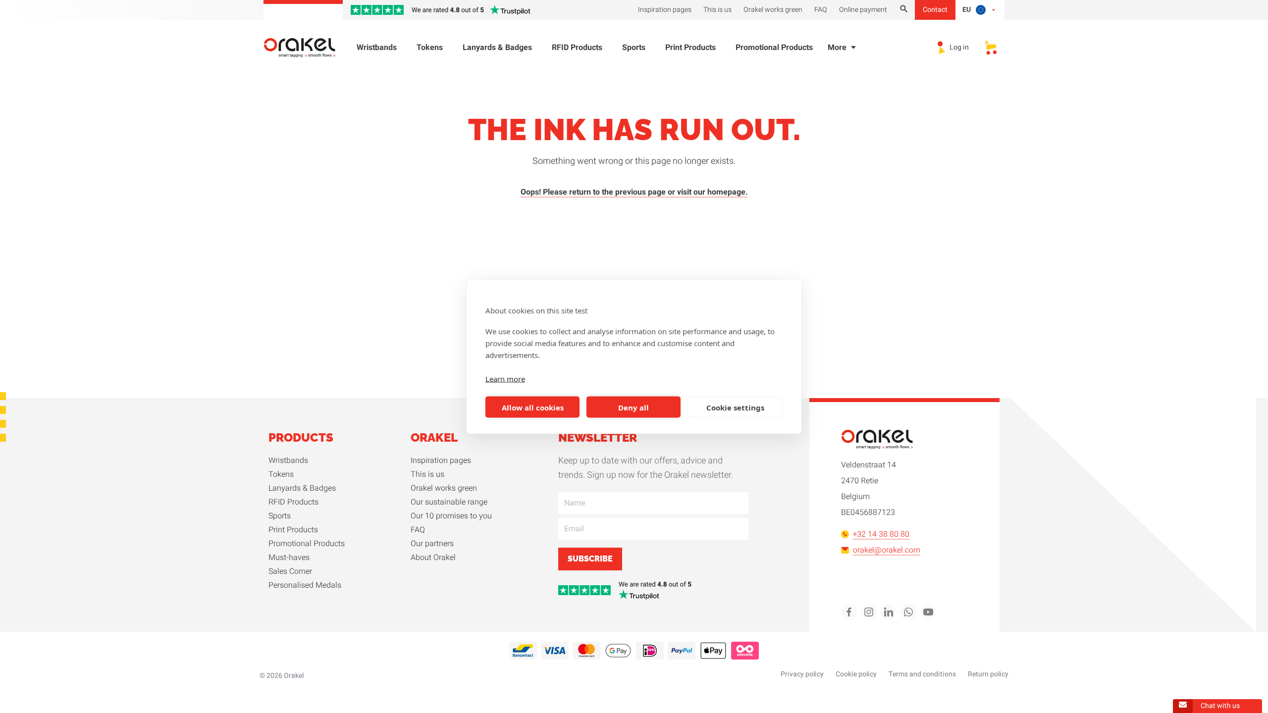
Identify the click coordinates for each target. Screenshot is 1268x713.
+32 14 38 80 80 (881, 534)
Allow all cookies (533, 407)
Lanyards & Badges (497, 47)
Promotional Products (774, 47)
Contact (935, 9)
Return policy (988, 674)
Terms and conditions (922, 674)
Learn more (505, 379)
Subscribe (590, 558)
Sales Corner (290, 571)
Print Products (690, 47)
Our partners (432, 544)
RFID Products (577, 47)
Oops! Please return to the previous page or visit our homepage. (634, 192)
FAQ (418, 530)
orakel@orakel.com (886, 550)
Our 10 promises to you (451, 516)
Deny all (633, 407)
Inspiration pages (441, 460)
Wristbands (377, 47)
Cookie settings (735, 407)
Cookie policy (856, 674)
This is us (427, 474)
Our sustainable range (449, 502)
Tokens (430, 47)
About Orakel (433, 557)
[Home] (306, 47)
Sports (633, 47)
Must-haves (289, 557)
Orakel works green (444, 488)
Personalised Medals (304, 585)
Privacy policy (802, 674)
